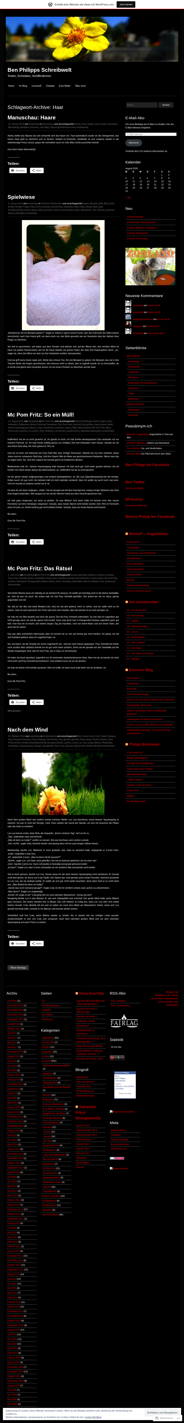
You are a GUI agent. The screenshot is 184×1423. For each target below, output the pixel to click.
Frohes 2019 (133, 542)
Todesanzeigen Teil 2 (86, 1135)
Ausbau (74, 575)
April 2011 (12, 1293)
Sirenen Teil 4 (83, 1144)
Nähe (40, 210)
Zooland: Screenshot (137, 238)
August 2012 (13, 1223)
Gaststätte (40, 578)
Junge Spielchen (51, 1145)
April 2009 (12, 1404)
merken (11, 581)
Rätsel (44, 581)
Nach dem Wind (28, 730)
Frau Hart (67, 424)
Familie (110, 575)
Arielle (96, 421)
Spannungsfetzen (51, 1177)
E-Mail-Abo (134, 118)
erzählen (101, 575)
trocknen (34, 127)
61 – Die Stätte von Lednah (140, 653)
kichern (17, 742)
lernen (27, 210)
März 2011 (12, 1297)
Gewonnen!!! (82, 1026)
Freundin (26, 739)
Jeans (40, 427)
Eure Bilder (64, 85)
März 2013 (12, 1195)
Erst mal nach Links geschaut (141, 222)
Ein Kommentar (29, 213)
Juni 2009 (12, 1395)
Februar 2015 (14, 1107)
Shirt (41, 431)
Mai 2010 (12, 1344)
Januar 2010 (13, 1362)
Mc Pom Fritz (48, 421)
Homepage (133, 361)
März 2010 (12, 1353)
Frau (10, 578)
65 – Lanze (132, 632)
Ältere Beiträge (18, 967)
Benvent (47, 1095)
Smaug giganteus (135, 569)
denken (92, 575)
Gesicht (76, 424)
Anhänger (87, 421)
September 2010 (15, 1325)
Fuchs (39, 206)
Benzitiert (47, 1210)
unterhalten (76, 581)
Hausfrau (62, 578)
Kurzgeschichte (15, 210)
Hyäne (103, 739)
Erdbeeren (24, 424)
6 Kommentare (107, 746)
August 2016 (13, 1056)
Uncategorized (49, 1201)
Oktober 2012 (14, 1214)
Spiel (76, 210)
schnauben (13, 746)
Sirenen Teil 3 (83, 1148)
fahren (33, 424)
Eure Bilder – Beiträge (53, 1109)
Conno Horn (88, 736)
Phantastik (107, 742)
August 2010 (13, 1330)
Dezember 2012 (15, 1209)
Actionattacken (50, 1078)
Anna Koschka (91, 993)
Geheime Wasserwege (138, 585)
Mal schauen (133, 678)
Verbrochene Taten (52, 1182)
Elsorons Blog (134, 454)
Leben (94, 578)
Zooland (50, 85)
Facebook (133, 388)
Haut (94, 206)
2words (47, 1131)
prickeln (48, 210)
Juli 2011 (11, 1279)
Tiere (62, 746)
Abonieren (134, 142)
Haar (97, 124)
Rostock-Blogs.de (85, 1091)
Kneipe (71, 578)
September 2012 (15, 1219)
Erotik (11, 206)
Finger (26, 206)
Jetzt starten (125, 4)
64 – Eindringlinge (136, 637)
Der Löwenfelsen (135, 564)
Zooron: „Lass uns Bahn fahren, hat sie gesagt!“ (150, 724)
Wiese (11, 213)
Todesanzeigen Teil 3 (86, 1130)
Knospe (130, 580)
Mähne (97, 742)
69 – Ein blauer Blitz (136, 610)
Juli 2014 (11, 1135)
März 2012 (12, 1242)
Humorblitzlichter (51, 1122)
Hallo (110, 424)
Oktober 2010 (14, 1320)
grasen (67, 739)
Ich (43, 1001)
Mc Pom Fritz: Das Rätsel (40, 568)
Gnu (60, 739)
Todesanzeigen (83, 1139)
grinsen (75, 739)
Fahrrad (41, 424)
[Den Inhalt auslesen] (126, 534)
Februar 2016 (14, 1075)
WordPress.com (118, 1149)
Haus (54, 578)
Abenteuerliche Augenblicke (56, 1065)
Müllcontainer (84, 427)
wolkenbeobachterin (143, 319)
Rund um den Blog (51, 1196)
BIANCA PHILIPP (135, 404)
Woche (87, 581)
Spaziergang (26, 746)
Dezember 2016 (15, 1051)
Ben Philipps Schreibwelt (40, 70)
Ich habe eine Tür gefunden (140, 763)
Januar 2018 (13, 1024)
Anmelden (116, 1135)
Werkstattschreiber (85, 1096)
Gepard (41, 739)
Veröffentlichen (49, 1205)
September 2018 (15, 1019)
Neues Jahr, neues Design (140, 769)
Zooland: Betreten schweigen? (142, 228)
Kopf (100, 206)
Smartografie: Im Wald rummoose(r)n (145, 719)
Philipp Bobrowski (144, 744)
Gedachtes (47, 1051)
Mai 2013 (12, 1186)
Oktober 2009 (14, 1376)
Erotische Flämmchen (51, 203)
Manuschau (48, 124)
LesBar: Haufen (134, 779)
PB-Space (133, 377)
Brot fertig (131, 689)
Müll (75, 427)
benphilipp (34, 124)
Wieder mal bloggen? (137, 758)
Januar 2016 (13, 1079)
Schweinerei (133, 683)
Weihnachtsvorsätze (137, 774)
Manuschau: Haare (32, 117)
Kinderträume (49, 736)
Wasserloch (80, 746)
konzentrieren (82, 578)
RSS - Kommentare (120, 1005)
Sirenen (80, 1167)
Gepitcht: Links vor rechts (139, 785)
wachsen (110, 210)
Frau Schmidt (20, 578)
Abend (78, 421)
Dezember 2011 (15, 1256)
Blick (106, 203)
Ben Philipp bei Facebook (147, 465)
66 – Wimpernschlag (137, 626)
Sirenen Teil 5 (83, 1125)
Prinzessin (13, 431)
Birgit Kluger (82, 1077)
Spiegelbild (48, 746)
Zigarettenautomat (89, 431)
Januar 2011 (13, 1306)
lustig (90, 742)
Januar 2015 (13, 1112)
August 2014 (13, 1130)
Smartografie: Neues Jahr (139, 705)
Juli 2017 (11, 1033)
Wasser (54, 127)
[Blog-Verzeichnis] (117, 1159)
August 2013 (13, 1172)
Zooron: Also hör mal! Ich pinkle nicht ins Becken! (150, 699)
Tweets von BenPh (134, 488)
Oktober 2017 (14, 1028)
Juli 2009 (11, 1390)
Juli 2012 (11, 1228)
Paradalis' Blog (83, 1086)
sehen (35, 431)
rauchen (23, 431)
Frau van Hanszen (85, 1082)
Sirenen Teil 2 (83, 1153)
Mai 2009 (12, 1399)
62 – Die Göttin (134, 648)
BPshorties (133, 399)
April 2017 (12, 1047)
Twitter (131, 393)
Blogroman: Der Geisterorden (142, 383)
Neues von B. (154, 305)
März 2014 (12, 1144)
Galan (91, 124)
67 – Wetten (133, 621)
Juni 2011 (12, 1283)
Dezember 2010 (15, 1311)
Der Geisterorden (143, 602)
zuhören (109, 581)
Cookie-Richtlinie (93, 1417)
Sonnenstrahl (66, 210)
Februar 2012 (14, 1246)
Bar (80, 575)
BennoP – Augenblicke (138, 434)
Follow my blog (125, 1093)
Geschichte (56, 206)
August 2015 (13, 1089)
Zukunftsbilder (50, 1191)
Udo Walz (44, 127)
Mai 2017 (12, 1042)
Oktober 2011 (13, 1265)
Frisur (84, 124)
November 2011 (15, 1260)
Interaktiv (47, 1127)
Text (57, 746)
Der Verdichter (134, 448)
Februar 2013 (14, 1200)
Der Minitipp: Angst (136, 801)
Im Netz (45, 1056)
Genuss (46, 206)
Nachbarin (22, 581)
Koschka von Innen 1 (86, 1016)
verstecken (60, 431)
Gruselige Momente (52, 1118)
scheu (56, 210)
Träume (101, 210)
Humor (96, 739)
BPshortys (134, 499)
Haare (104, 124)
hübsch (32, 427)
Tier (94, 210)
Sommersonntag (135, 217)
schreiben (119, 1089)
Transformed (133, 547)
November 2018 (15, 1014)
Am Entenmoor (134, 558)
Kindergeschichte (38, 742)
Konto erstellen (118, 1130)
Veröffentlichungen (51, 1005)
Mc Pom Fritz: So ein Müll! (41, 415)
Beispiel (94, 203)
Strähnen (49, 431)
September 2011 (15, 1269)
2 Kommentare (107, 431)
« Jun (128, 197)
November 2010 (15, 1316)
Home (11, 85)
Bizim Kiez (81, 1158)
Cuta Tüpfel (100, 736)
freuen (31, 578)
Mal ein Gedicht (50, 1159)
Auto (109, 421)
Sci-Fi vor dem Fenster (138, 694)
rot (30, 431)
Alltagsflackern (50, 1082)
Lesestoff (36, 85)
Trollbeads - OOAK (85, 1021)
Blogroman (48, 1099)
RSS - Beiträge (118, 1001)
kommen (59, 427)
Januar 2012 (13, 1251)
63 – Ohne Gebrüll (136, 642)
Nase (34, 210)
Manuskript (13, 127)
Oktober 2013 (14, 1163)
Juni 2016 (12, 1066)
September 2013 (15, 1167)
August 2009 (13, 1385)
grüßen (89, 424)
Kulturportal (134, 367)
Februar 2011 (13, 1302)
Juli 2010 (11, 1334)
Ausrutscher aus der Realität (56, 1087)
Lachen (67, 742)
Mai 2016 (12, 1070)
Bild (101, 203)
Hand (88, 206)
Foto (32, 206)
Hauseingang (21, 427)
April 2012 (12, 1237)
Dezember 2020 (15, 1005)
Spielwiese (21, 197)
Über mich (80, 85)
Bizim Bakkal (82, 1162)
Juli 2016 (11, 1061)
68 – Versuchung (135, 615)
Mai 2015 (12, 1098)
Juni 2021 (12, 1001)
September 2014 (15, 1126)
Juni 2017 (12, 1038)
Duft (112, 203)
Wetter (90, 746)
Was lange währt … (157, 333)
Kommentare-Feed (120, 1144)
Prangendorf (34, 581)
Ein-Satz (47, 1141)
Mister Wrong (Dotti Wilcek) (89, 1046)
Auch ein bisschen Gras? (139, 591)
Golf (83, 424)
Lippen (68, 427)
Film (60, 424)
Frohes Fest (132, 790)
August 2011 (13, 1274)
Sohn (58, 581)
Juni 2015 (12, 1093)
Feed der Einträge (119, 1139)
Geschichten (128, 1086)
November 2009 (15, 1371)
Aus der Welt (48, 1042)
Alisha (77, 124)
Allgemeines (48, 1038)
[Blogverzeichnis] (119, 1168)
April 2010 (12, 1348)
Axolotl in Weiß (134, 574)
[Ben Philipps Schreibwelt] (92, 63)
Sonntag (66, 581)
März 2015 (12, 1103)
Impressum (47, 1019)
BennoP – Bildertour (137, 443)
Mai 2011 (11, 1288)
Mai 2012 (12, 1232)
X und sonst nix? (135, 752)
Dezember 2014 (15, 1116)
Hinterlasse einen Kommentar (73, 127)
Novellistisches (50, 1173)
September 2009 (15, 1381)
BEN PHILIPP (133, 356)
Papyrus (131, 796)
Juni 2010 (12, 1339)
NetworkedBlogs (122, 1073)
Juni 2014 (12, 1140)
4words (47, 1136)
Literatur (118, 1086)
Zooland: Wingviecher (137, 233)
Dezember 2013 (15, 1154)
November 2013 (15, 1158)
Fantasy (111, 736)
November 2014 (15, 1121)
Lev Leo (83, 742)
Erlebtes (46, 1047)
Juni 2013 (12, 1181)
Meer (108, 427)
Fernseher (51, 424)
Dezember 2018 (15, 1010)
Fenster (18, 206)
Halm (82, 206)
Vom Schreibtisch (50, 1214)
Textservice (133, 372)
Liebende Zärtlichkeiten (54, 1155)
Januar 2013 (13, 1204)
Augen (86, 203)
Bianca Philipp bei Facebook (149, 516)
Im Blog (23, 85)
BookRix (47, 1010)
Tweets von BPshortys (136, 505)
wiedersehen (73, 431)
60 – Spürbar (133, 659)
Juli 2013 (11, 1177)
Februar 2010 (14, 1357)
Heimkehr (112, 124)
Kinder (25, 742)
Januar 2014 (13, 1149)
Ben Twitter (135, 482)
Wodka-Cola (97, 581)
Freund (16, 739)
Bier (85, 575)
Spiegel (37, 746)
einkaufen (13, 424)
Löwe (75, 742)
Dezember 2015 (15, 1084)
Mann (101, 578)
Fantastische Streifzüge (54, 1113)
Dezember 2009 (15, 1367)
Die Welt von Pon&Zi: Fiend (89, 1058)
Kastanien (49, 427)
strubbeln (24, 127)
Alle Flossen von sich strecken (141, 553)
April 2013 (12, 1191)
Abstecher (48, 1073)
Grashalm (68, 206)
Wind (17, 213)
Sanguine (137, 326)
